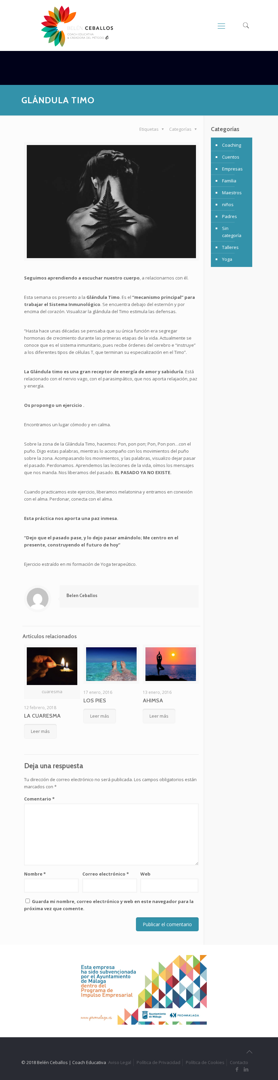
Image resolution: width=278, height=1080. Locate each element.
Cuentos (230, 157)
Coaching (231, 145)
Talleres (230, 247)
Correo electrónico (105, 874)
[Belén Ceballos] (77, 26)
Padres (229, 216)
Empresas (232, 169)
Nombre (35, 874)
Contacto (239, 1062)
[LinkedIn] (246, 1069)
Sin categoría (231, 231)
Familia (229, 181)
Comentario (39, 799)
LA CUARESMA (42, 716)
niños (228, 204)
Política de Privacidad (158, 1062)
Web (145, 874)
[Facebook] (237, 1069)
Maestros (232, 193)
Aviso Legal (119, 1062)
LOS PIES (94, 700)
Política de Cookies (205, 1062)
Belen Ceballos (81, 595)
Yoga (227, 259)
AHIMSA (153, 700)
